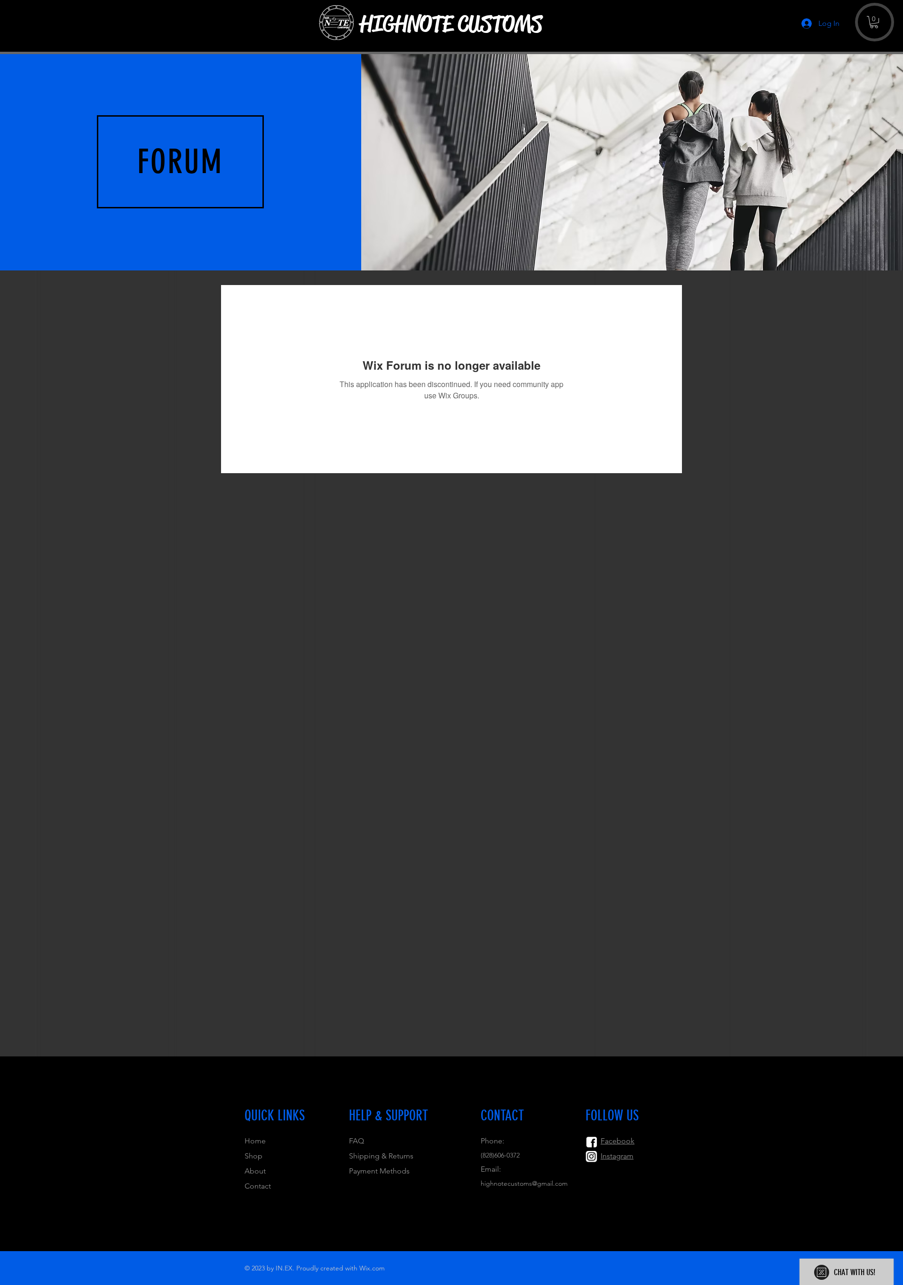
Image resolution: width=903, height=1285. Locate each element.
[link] (874, 22)
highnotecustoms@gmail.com (524, 1183)
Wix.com (372, 1268)
